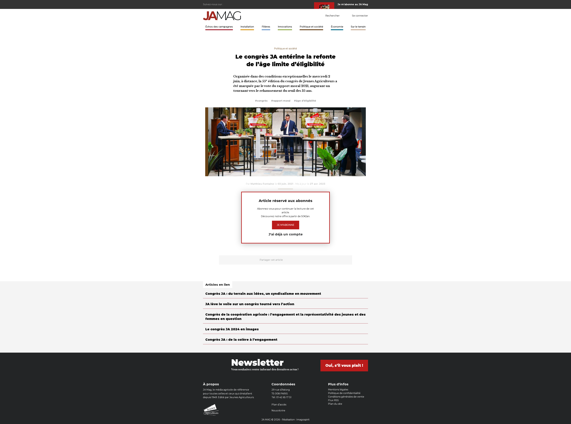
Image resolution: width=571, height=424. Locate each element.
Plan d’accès (279, 404)
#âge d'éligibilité (305, 100)
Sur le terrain (358, 26)
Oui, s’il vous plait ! (344, 365)
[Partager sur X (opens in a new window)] (293, 260)
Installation (247, 26)
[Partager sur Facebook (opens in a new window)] (286, 260)
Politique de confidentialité (344, 393)
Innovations (285, 26)
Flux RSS (333, 400)
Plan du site (335, 403)
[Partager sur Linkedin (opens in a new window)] (300, 260)
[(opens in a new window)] (225, 4)
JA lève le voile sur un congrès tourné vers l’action (249, 304)
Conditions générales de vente (346, 396)
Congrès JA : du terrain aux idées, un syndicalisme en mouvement (263, 294)
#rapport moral (280, 100)
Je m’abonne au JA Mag (353, 4)
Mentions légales (338, 389)
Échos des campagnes (219, 26)
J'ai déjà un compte (286, 234)
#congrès (261, 100)
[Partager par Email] (308, 260)
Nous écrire (278, 410)
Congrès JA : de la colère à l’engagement (241, 339)
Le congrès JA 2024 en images (232, 329)
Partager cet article (271, 259)
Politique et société (311, 26)
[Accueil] (222, 15)
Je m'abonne (285, 225)
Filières (266, 26)
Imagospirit (303, 419)
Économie (337, 26)
